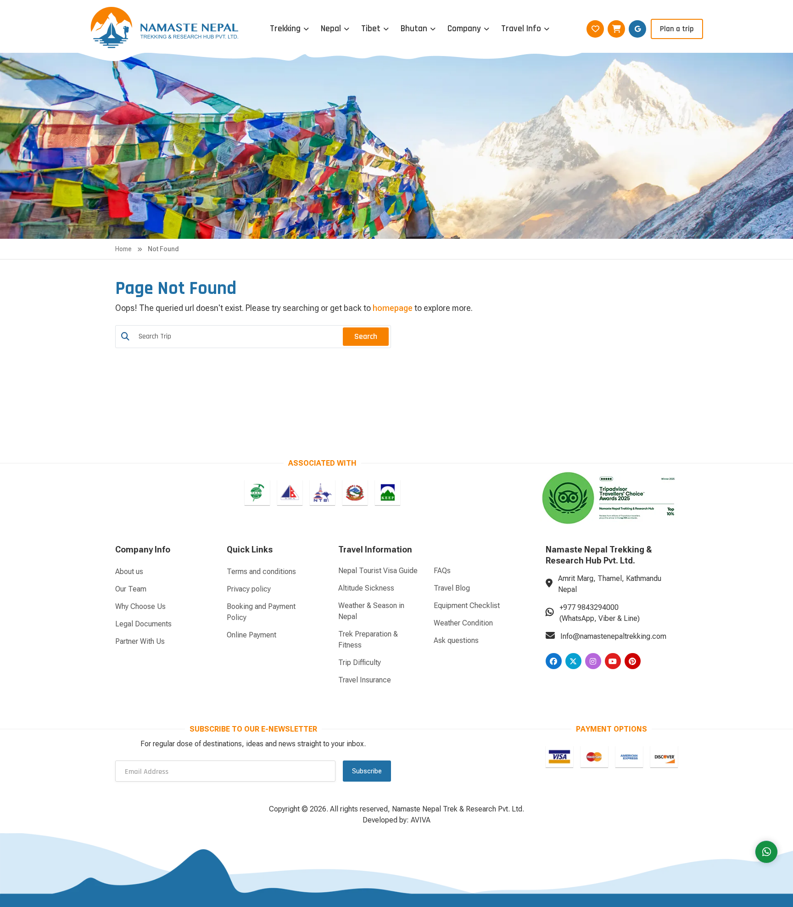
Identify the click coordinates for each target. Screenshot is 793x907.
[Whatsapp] (766, 851)
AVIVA (420, 820)
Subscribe (367, 771)
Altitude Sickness (366, 588)
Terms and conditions (261, 571)
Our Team (130, 589)
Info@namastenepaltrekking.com (613, 636)
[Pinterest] (633, 661)
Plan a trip (677, 29)
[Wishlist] (595, 29)
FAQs (442, 570)
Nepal (331, 28)
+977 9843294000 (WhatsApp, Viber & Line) (599, 613)
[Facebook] (554, 661)
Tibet (370, 28)
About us (129, 571)
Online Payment (251, 635)
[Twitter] (573, 661)
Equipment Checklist (467, 605)
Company (464, 28)
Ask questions (456, 640)
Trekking (285, 28)
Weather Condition (463, 623)
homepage (393, 308)
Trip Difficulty (359, 662)
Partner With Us (140, 641)
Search (365, 336)
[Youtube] (613, 661)
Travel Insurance (364, 680)
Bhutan (414, 28)
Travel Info (521, 28)
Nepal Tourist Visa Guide (378, 570)
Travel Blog (452, 588)
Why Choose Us (140, 606)
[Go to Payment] (559, 756)
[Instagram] (593, 661)
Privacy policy (249, 589)
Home (123, 249)
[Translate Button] (637, 29)
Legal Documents (143, 624)
